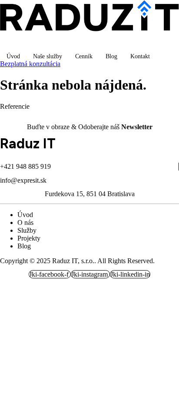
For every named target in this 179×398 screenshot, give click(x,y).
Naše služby (47, 56)
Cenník (84, 56)
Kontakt (140, 56)
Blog (111, 56)
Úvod (13, 56)
